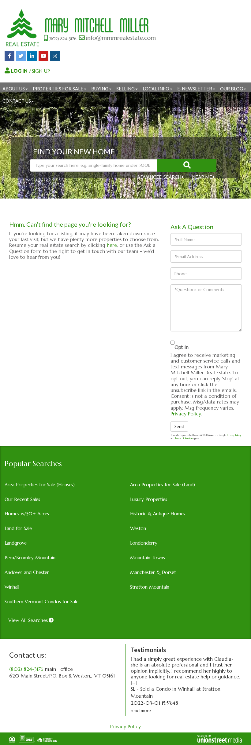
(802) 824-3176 (26, 669)
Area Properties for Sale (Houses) (40, 485)
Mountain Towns (147, 558)
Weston (138, 528)
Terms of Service (184, 438)
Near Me (202, 177)
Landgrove (16, 543)
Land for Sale (18, 528)
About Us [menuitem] (13, 88)
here (112, 245)
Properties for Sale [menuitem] (58, 88)
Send (179, 426)
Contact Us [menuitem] (16, 101)
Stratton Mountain (149, 587)
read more (141, 710)
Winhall (12, 587)
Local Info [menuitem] (156, 88)
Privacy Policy (185, 414)
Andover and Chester (27, 572)
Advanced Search (159, 177)
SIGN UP (41, 71)
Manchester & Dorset (153, 572)
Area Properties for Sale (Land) (162, 485)
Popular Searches (33, 463)
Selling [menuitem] (125, 88)
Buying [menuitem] (99, 88)
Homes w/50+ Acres (27, 514)
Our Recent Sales (22, 499)
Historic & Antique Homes (157, 514)
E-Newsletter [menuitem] (194, 88)
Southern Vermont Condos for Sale (41, 601)
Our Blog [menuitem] (231, 88)
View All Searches (28, 620)
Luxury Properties (148, 499)
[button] (186, 165)
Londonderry (143, 543)
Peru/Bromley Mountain (30, 558)
